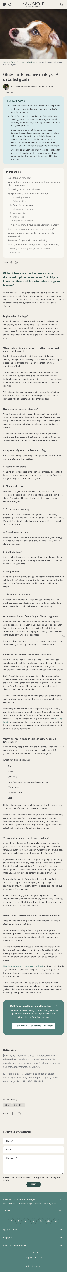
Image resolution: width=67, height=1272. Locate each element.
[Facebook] (11, 1221)
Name (9, 1141)
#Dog (7, 1105)
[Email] (48, 1221)
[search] (9, 4)
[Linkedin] (41, 1221)
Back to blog (12, 1099)
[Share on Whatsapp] (17, 262)
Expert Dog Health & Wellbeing (24, 62)
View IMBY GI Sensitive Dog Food (34, 1025)
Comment (11, 1158)
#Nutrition (18, 1105)
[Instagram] (18, 1221)
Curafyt (37, 1266)
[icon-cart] (60, 4)
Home (5, 62)
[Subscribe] (60, 1210)
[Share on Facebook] (12, 262)
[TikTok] (26, 1221)
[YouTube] (33, 1221)
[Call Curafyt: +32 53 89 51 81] (56, 1221)
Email (9, 1149)
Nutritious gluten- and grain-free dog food (23, 966)
